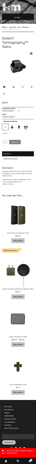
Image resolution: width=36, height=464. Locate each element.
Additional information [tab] (10, 159)
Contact (6, 412)
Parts (19, 27)
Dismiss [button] (4, 455)
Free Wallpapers (9, 422)
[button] (31, 53)
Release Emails (9, 442)
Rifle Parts (25, 27)
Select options (18, 241)
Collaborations (9, 416)
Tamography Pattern (9, 108)
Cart (28, 459)
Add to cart (15, 142)
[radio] (5, 127)
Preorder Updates (10, 419)
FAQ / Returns (8, 409)
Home (5, 27)
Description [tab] (7, 154)
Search (18, 461)
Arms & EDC (12, 27)
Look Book (7, 425)
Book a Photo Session (11, 428)
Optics (4, 114)
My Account (8, 406)
